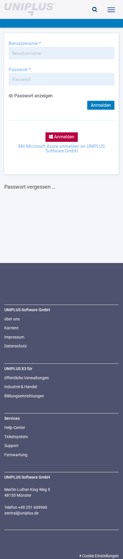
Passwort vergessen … (29, 187)
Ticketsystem (16, 436)
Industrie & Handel (20, 386)
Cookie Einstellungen (100, 556)
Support (11, 445)
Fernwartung (15, 454)
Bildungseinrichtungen (24, 396)
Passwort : (20, 69)
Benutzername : (25, 43)
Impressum (14, 337)
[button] (94, 10)
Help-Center (14, 427)
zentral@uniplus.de (21, 513)
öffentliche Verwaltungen (26, 378)
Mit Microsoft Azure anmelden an (61, 148)
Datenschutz (15, 346)
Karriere (11, 328)
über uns (12, 319)
